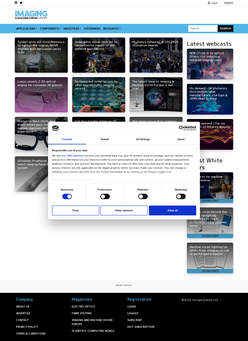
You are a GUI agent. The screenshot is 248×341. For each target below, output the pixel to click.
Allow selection (124, 210)
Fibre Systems (82, 313)
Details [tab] (105, 139)
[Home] (31, 11)
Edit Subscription (140, 327)
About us (23, 306)
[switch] (105, 196)
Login (131, 306)
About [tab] (181, 139)
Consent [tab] (67, 139)
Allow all (173, 210)
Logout (133, 313)
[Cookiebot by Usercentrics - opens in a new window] (181, 128)
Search (225, 28)
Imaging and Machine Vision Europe (92, 322)
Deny (76, 210)
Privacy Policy (27, 327)
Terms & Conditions (31, 333)
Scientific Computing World (93, 331)
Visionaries (92, 28)
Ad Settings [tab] (143, 139)
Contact (22, 320)
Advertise (23, 313)
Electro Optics (83, 306)
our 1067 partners (73, 155)
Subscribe (134, 320)
